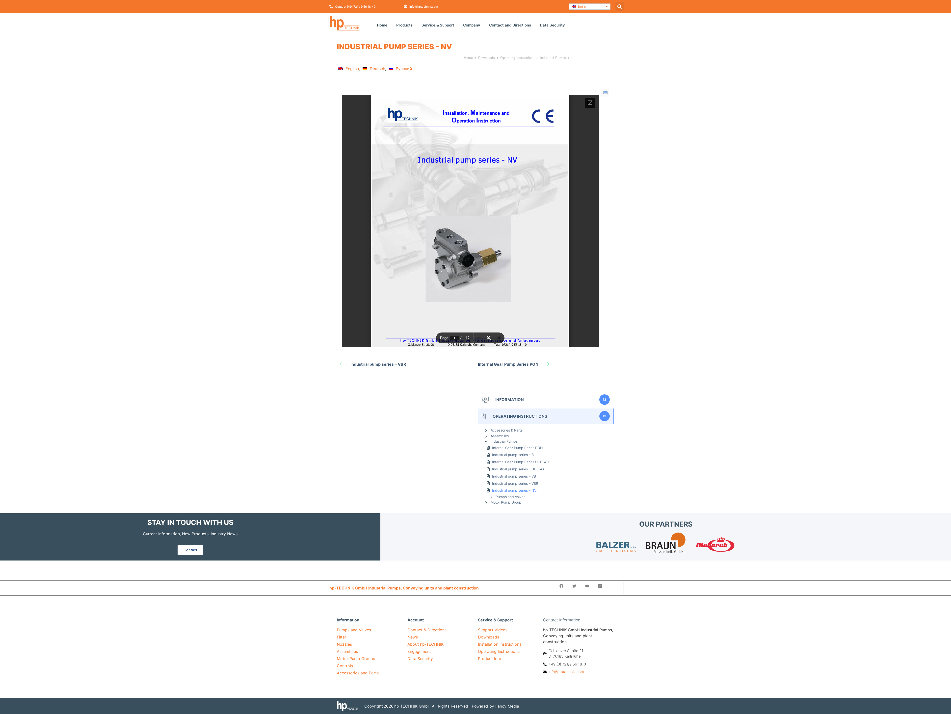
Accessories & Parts (507, 430)
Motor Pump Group (506, 502)
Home (382, 25)
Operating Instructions (517, 58)
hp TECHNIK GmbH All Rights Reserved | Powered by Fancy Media (456, 706)
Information (348, 619)
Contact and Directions (510, 25)
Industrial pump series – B (513, 455)
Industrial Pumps (553, 58)
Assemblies (500, 436)
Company (471, 25)
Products (404, 25)
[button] (590, 6)
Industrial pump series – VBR (378, 364)
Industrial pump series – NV (514, 490)
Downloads (486, 58)
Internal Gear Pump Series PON (508, 364)
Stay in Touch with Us (190, 522)
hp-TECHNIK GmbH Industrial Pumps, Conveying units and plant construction (404, 588)
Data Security (552, 25)
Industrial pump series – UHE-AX (518, 469)
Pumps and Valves (510, 497)
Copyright (373, 706)
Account (415, 619)
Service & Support (438, 25)
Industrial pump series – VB (514, 476)
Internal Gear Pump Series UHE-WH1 (521, 462)
